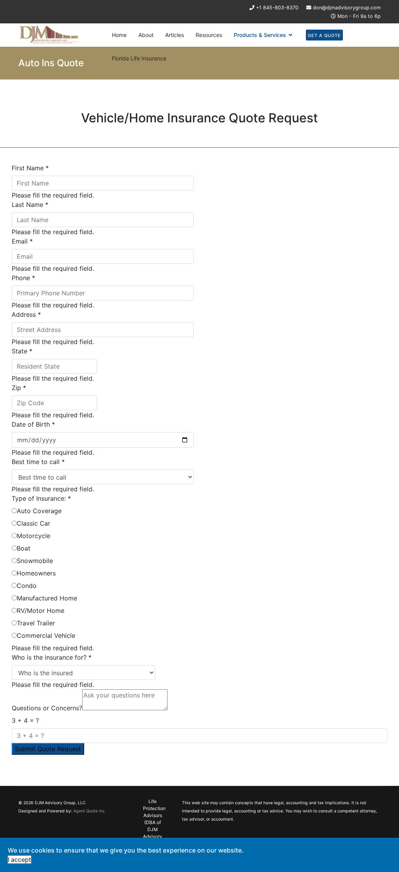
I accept (19, 859)
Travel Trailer (36, 623)
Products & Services (260, 35)
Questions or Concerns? (47, 708)
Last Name (30, 204)
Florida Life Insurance (139, 58)
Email (22, 241)
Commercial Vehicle (46, 635)
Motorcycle (33, 536)
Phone (23, 278)
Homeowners (36, 573)
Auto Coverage (39, 511)
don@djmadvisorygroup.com (347, 8)
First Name (30, 168)
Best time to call (38, 462)
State (22, 351)
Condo (27, 586)
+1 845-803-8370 (277, 8)
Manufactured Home (47, 598)
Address (26, 314)
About (146, 35)
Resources (209, 35)
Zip (19, 388)
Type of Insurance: (41, 498)
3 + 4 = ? (25, 720)
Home (119, 35)
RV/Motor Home (40, 610)
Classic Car (33, 523)
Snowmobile (35, 561)
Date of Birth (33, 424)
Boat (23, 548)
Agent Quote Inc (89, 811)
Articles (174, 35)
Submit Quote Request (48, 749)
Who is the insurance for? (52, 657)
